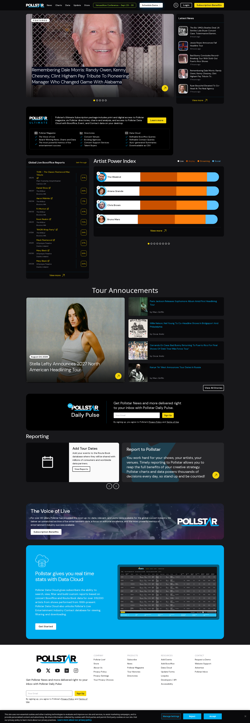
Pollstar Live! (99, 659)
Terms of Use (173, 422)
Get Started (46, 626)
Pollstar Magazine (135, 667)
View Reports (81, 469)
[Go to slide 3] (100, 100)
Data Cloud (166, 667)
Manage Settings (171, 716)
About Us (98, 667)
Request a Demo (203, 659)
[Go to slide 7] (166, 244)
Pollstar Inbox (201, 671)
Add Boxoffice (167, 663)
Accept (212, 716)
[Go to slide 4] (103, 100)
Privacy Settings (101, 675)
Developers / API (169, 680)
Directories (132, 675)
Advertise (199, 667)
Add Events (166, 659)
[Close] (245, 716)
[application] (158, 198)
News (129, 663)
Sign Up (168, 415)
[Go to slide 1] (94, 100)
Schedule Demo (150, 5)
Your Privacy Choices (104, 680)
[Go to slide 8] (169, 244)
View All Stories (214, 387)
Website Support (203, 663)
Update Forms (168, 671)
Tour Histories (133, 671)
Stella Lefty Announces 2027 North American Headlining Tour (65, 367)
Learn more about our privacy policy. (74, 720)
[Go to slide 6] (163, 244)
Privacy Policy (155, 422)
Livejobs (165, 675)
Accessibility (167, 684)
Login (186, 5)
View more (197, 100)
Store (96, 663)
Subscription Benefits (209, 5)
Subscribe (132, 659)
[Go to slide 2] (97, 100)
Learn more (156, 120)
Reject (192, 716)
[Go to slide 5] (106, 100)
